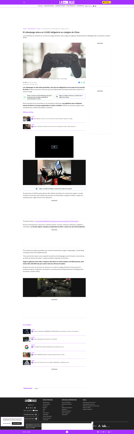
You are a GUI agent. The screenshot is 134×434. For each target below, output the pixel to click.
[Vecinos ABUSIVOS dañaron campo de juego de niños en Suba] (27, 354)
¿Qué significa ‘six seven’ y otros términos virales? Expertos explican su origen (53, 118)
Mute (98, 432)
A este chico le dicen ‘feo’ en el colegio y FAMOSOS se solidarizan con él (51, 362)
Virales (38, 28)
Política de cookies (86, 407)
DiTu (44, 411)
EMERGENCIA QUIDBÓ (60, 6)
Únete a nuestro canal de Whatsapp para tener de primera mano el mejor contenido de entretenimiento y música (39, 97)
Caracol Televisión (46, 404)
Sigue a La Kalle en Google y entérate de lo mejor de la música (55, 188)
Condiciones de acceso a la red (89, 402)
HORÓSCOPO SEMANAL (49, 6)
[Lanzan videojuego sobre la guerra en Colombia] (27, 339)
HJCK (44, 409)
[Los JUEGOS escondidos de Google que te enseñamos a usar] (27, 347)
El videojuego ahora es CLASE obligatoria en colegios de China (55, 28)
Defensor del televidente (67, 404)
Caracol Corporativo (47, 418)
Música (32, 329)
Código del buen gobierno (67, 407)
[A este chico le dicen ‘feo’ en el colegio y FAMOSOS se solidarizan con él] (27, 362)
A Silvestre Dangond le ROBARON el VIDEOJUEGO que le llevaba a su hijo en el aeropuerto (56, 331)
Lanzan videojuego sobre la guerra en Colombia (45, 339)
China (36, 388)
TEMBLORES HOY (80, 6)
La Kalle (24, 28)
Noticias (33, 337)
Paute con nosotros (66, 412)
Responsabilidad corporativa (88, 404)
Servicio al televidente (66, 402)
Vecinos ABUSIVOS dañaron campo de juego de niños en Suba (48, 354)
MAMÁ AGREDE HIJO (70, 6)
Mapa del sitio (64, 414)
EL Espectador (46, 412)
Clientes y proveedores (66, 411)
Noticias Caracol (46, 402)
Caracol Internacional (47, 416)
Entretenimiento (31, 28)
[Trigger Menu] (24, 2)
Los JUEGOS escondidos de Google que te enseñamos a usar (48, 346)
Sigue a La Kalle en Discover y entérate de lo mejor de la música (70, 96)
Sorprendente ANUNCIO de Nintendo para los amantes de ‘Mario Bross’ (57, 221)
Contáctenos (64, 409)
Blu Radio (45, 407)
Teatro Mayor (45, 414)
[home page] (67, 2)
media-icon (67, 432)
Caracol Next (45, 419)
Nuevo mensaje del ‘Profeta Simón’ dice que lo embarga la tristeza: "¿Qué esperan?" (54, 126)
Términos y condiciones (87, 409)
